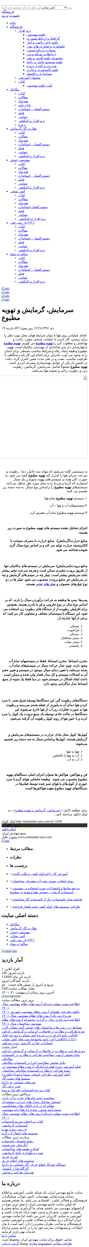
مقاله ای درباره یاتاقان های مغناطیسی (28, 1106)
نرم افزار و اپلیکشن (31, 121)
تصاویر (22, 117)
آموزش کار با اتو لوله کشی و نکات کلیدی (39, 874)
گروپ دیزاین (10, 1243)
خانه (13, 23)
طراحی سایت (62, 1243)
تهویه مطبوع (12, 343)
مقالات (23, 97)
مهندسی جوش (20, 160)
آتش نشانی (17, 191)
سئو (48, 1243)
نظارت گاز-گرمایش (23, 128)
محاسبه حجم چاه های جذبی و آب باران (28, 1098)
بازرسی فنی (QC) (22, 222)
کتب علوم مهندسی (39, 85)
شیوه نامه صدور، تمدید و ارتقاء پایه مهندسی (31, 1109)
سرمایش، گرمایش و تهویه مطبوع (37, 810)
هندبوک (23, 101)
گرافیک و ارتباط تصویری (43, 38)
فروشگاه (8, 11)
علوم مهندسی (36, 34)
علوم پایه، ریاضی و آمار (42, 42)
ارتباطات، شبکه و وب (41, 54)
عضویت (14, 15)
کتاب (21, 81)
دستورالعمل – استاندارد (34, 109)
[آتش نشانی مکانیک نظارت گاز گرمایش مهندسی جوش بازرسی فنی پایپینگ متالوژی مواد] (54, 7)
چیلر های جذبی (45, 584)
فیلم (21, 113)
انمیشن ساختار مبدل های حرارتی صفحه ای (31, 1102)
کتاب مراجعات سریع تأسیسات (22, 1121)
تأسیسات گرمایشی (15, 1125)
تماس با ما (9, 1235)
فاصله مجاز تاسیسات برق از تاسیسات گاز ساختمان (47, 899)
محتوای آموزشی (29, 77)
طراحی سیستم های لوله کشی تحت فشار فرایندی (46, 906)
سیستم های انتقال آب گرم (20, 1133)
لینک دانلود (9, 829)
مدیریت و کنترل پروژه (41, 66)
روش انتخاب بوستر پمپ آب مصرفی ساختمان (43, 881)
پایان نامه (24, 105)
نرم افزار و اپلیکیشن (32, 218)
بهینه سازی (36, 1243)
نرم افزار (24, 30)
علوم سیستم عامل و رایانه (44, 62)
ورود (5, 15)
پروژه (22, 124)
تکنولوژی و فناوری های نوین (45, 46)
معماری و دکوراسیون (41, 50)
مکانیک (14, 89)
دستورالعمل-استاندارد (33, 207)
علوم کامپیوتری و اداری (42, 70)
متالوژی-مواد (19, 254)
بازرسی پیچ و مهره (14, 1129)
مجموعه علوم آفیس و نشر (44, 58)
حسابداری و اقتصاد (39, 73)
